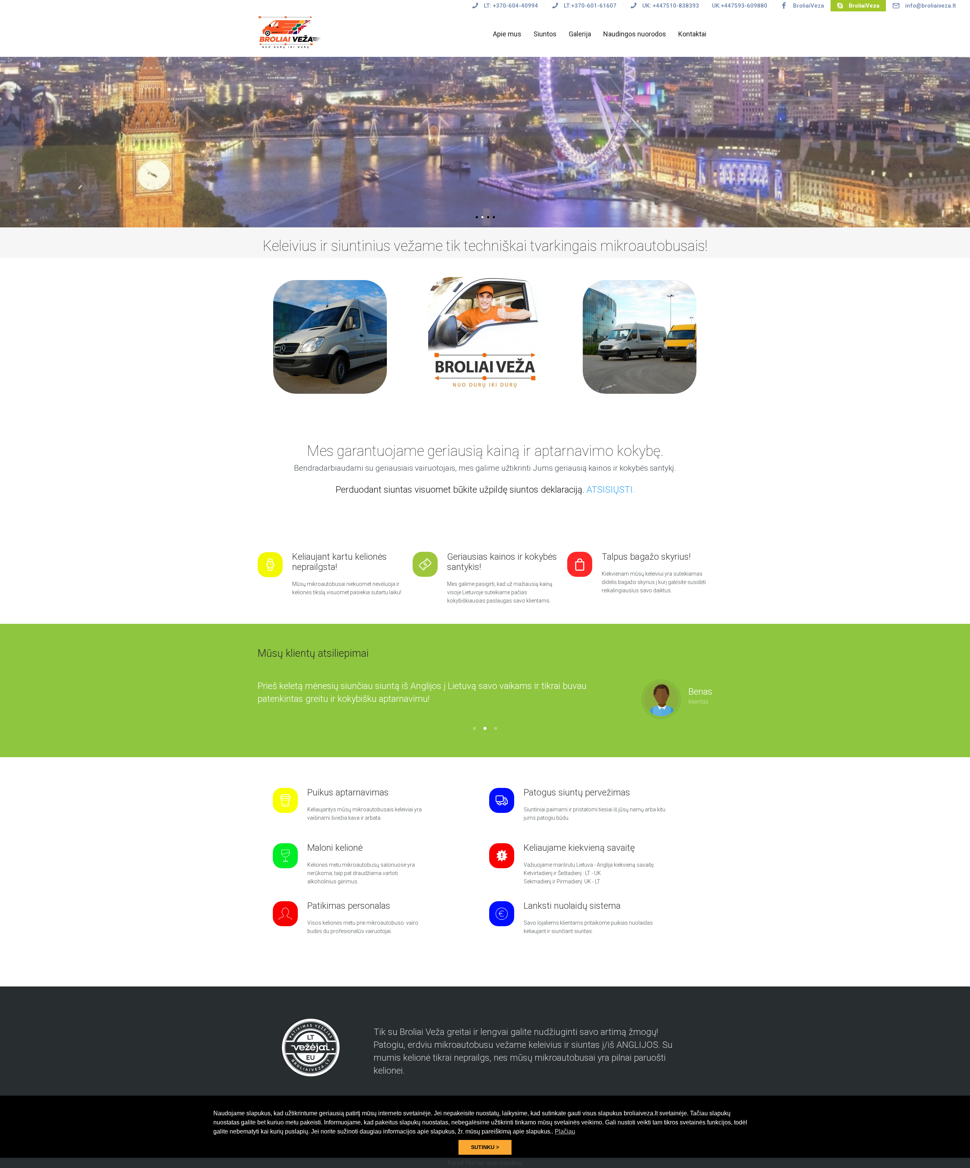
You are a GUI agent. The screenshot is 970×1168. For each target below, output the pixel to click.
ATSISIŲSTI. (611, 489)
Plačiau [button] (565, 1131)
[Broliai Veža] (291, 32)
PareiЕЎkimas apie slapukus (485, 1162)
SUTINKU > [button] (485, 1147)
